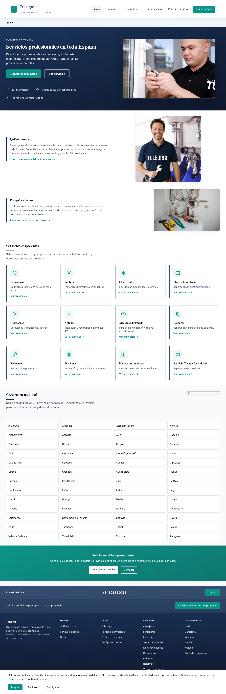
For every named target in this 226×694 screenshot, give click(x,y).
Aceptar (15, 687)
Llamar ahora (204, 9)
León (65, 490)
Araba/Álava (15, 434)
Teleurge (11, 621)
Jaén (118, 481)
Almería (174, 425)
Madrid (12, 499)
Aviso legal (107, 626)
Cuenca (120, 462)
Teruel (119, 527)
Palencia (120, 508)
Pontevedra (176, 508)
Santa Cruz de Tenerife (74, 517)
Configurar (53, 687)
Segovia (120, 517)
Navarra (12, 508)
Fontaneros (149, 631)
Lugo (173, 490)
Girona (12, 471)
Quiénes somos (154, 9)
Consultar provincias (23, 73)
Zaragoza (175, 536)
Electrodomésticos (153, 647)
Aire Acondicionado (153, 642)
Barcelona (13, 444)
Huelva (174, 471)
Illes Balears (68, 481)
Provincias (130, 9)
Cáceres (174, 444)
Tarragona (67, 527)
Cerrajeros (148, 626)
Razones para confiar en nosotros (30, 220)
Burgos (120, 444)
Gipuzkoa (175, 462)
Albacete (67, 425)
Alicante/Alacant (125, 425)
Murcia (173, 499)
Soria (11, 527)
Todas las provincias (196, 653)
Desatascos (149, 653)
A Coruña (13, 425)
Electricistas (149, 637)
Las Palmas (14, 490)
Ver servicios (57, 73)
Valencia (189, 637)
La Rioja (174, 481)
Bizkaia (66, 444)
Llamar (212, 592)
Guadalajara (122, 471)
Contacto (129, 569)
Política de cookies (38, 679)
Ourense (66, 508)
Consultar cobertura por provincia (197, 605)
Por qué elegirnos (178, 9)
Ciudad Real (15, 462)
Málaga (66, 499)
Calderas (148, 658)
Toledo (174, 527)
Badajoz (174, 434)
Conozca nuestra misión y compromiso (33, 159)
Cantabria (67, 453)
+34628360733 (115, 592)
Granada (67, 471)
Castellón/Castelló (126, 453)
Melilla (119, 499)
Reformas (148, 663)
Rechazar (33, 687)
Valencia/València (17, 536)
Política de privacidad (113, 631)
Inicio (96, 9)
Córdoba (67, 462)
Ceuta (173, 453)
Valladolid (67, 536)
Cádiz (11, 453)
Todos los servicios (153, 669)
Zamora (120, 536)
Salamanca (14, 517)
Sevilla (173, 517)
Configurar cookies (112, 642)
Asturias (66, 434)
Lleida (119, 490)
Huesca (12, 481)
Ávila (118, 434)
